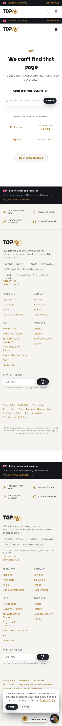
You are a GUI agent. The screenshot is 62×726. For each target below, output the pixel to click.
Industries (39, 304)
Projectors (16, 127)
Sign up (43, 381)
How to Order (10, 328)
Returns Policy (9, 409)
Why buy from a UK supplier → (18, 199)
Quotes (38, 333)
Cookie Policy (23, 405)
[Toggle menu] (56, 11)
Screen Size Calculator (15, 355)
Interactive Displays (45, 127)
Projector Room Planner (11, 348)
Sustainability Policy (12, 413)
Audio (6, 309)
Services (38, 299)
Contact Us (9, 365)
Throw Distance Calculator (11, 340)
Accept (11, 706)
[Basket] (48, 11)
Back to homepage (31, 157)
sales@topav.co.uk (11, 284)
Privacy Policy (9, 405)
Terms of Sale (38, 405)
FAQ (5, 360)
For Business (45, 139)
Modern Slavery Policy (33, 413)
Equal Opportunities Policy (14, 417)
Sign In (37, 343)
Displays (16, 139)
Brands (37, 309)
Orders (37, 328)
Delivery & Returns (13, 333)
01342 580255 (52, 2)
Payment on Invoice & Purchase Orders (36, 409)
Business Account (43, 338)
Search (50, 100)
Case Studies (41, 314)
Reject (25, 706)
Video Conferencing (13, 314)
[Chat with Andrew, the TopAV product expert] (54, 718)
